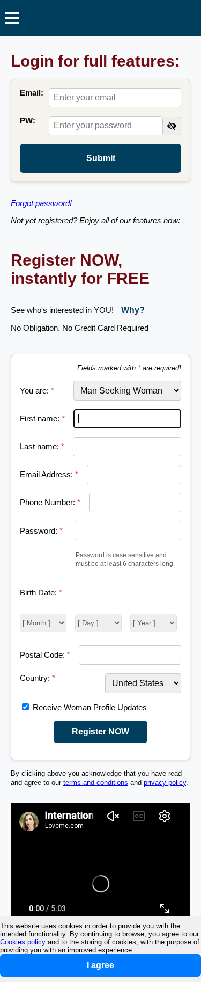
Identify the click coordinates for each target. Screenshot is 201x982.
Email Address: (49, 474)
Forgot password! (41, 203)
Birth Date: (41, 592)
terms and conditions (95, 783)
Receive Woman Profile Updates (90, 707)
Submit (100, 158)
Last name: (42, 446)
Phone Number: (50, 502)
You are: (37, 390)
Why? (133, 310)
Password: (41, 530)
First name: (42, 418)
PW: (27, 120)
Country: (37, 677)
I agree (100, 965)
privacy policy (165, 783)
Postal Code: (45, 654)
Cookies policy (23, 942)
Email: (31, 92)
